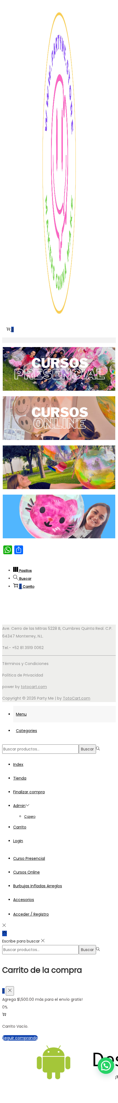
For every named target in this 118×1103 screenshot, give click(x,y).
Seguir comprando (20, 1038)
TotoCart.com (76, 698)
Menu (21, 714)
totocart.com (34, 686)
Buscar (87, 749)
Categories (26, 730)
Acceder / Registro (31, 914)
